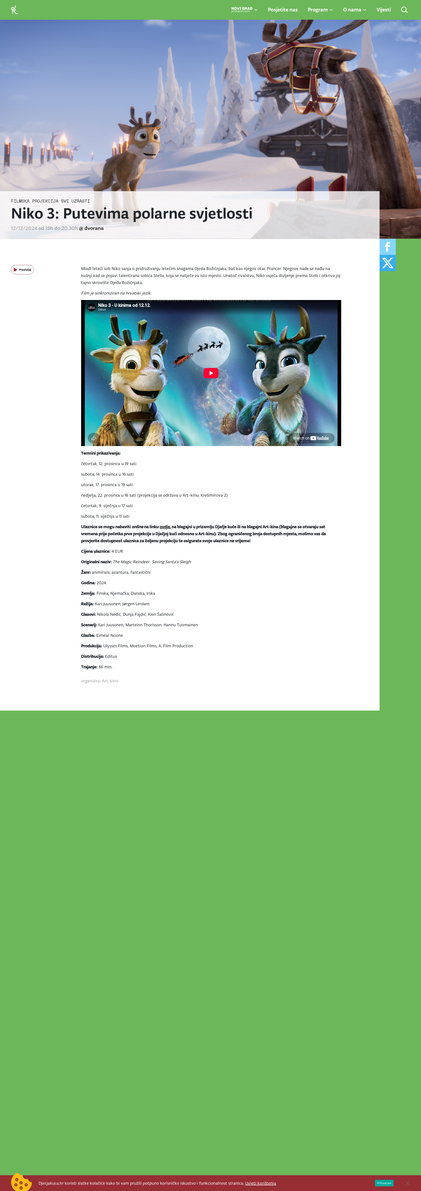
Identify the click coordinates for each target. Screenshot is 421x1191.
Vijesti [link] (384, 10)
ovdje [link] (165, 526)
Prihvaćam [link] (384, 1183)
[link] (14, 9)
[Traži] (404, 10)
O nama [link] (352, 10)
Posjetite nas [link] (283, 10)
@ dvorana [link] (91, 228)
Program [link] (318, 10)
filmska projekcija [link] (34, 201)
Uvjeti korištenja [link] (260, 1183)
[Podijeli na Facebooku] (388, 247)
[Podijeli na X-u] (388, 263)
